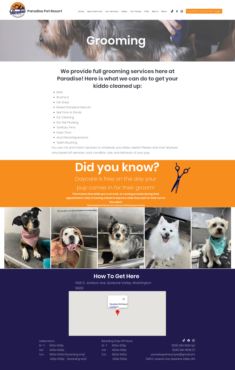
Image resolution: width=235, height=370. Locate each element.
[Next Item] (225, 238)
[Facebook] (177, 11)
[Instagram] (181, 11)
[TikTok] (172, 11)
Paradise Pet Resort (44, 11)
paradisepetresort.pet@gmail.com (173, 354)
